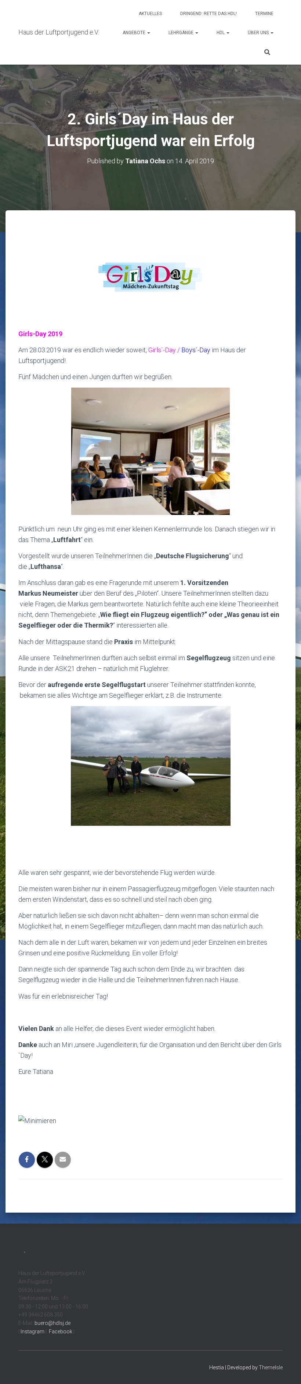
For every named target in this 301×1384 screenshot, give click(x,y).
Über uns (259, 32)
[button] (148, 32)
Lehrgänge (181, 32)
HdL (221, 32)
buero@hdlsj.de (52, 1323)
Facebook (60, 1331)
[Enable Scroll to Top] (286, 1369)
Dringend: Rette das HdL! (208, 13)
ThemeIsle (271, 1367)
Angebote (134, 32)
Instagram (31, 1331)
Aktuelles (150, 13)
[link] (150, 1120)
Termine (264, 13)
